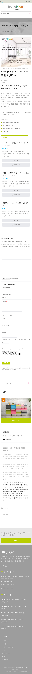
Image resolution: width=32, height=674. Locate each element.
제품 (5, 650)
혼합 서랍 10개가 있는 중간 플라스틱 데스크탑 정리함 (15, 174)
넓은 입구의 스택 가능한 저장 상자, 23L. (15, 204)
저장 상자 (17, 487)
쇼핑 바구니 (13, 491)
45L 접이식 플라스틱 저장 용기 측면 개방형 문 (15, 144)
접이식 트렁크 (21, 491)
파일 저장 (25, 485)
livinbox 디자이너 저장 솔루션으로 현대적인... (14, 599)
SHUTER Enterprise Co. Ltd (20, 667)
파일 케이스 (6, 489)
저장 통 (12, 487)
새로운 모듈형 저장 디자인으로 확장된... (12, 626)
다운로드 (8, 439)
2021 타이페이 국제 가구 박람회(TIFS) (11, 31)
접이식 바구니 (24, 487)
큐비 (25, 482)
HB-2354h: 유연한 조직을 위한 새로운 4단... (13, 606)
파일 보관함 (6, 495)
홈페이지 (6, 641)
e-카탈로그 (7, 653)
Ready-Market (23, 671)
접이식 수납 (20, 482)
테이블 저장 (19, 485)
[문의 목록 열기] (1, 2)
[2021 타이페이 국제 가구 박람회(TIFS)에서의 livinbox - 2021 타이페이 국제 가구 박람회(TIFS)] (16, 52)
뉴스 (12, 30)
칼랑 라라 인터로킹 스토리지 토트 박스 (12, 619)
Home (7, 30)
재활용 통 (18, 489)
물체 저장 (5, 493)
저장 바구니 (6, 491)
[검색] (30, 13)
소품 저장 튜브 (20, 493)
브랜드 (6, 644)
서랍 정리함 (6, 487)
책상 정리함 (12, 485)
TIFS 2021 (5, 514)
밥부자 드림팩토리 (9, 647)
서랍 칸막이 (12, 493)
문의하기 (16, 498)
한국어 (29, 1)
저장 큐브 (5, 485)
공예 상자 (12, 489)
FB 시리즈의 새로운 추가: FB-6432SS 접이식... (14, 613)
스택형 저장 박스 (19, 495)
